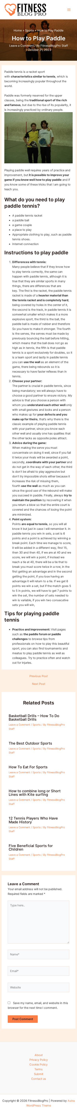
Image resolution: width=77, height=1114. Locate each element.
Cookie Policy (38, 1064)
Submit (38, 1074)
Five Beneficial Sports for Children (31, 847)
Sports (37, 724)
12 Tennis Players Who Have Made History (33, 820)
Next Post (38, 683)
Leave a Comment (21, 45)
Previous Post (38, 676)
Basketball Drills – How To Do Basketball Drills (34, 717)
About (39, 1055)
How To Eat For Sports (28, 767)
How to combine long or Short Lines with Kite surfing (35, 793)
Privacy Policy (38, 1060)
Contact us (38, 1079)
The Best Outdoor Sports (30, 743)
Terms (38, 1069)
